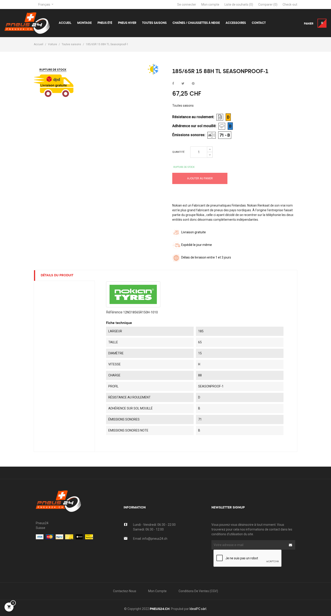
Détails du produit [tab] (57, 275)
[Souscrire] (290, 545)
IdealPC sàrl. (198, 609)
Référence (114, 312)
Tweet (182, 83)
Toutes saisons (183, 105)
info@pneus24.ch (154, 538)
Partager (173, 83)
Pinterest (193, 83)
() (238, 4)
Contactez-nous (124, 591)
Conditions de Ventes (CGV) (198, 591)
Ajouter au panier (200, 178)
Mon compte (157, 591)
